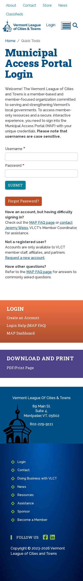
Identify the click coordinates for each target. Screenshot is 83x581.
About (11, 5)
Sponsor (23, 511)
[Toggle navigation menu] (66, 26)
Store (47, 5)
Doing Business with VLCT (37, 478)
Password (13, 165)
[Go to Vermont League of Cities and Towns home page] (22, 21)
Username (13, 149)
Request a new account (24, 258)
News (63, 5)
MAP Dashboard (21, 333)
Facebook (45, 537)
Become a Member (32, 520)
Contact (29, 5)
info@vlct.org (41, 429)
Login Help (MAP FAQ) (26, 325)
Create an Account (23, 317)
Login (50, 25)
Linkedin (52, 537)
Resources (25, 495)
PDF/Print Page (20, 367)
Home (10, 41)
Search (75, 25)
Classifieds (14, 14)
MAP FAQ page (42, 222)
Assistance (25, 503)
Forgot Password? (23, 201)
